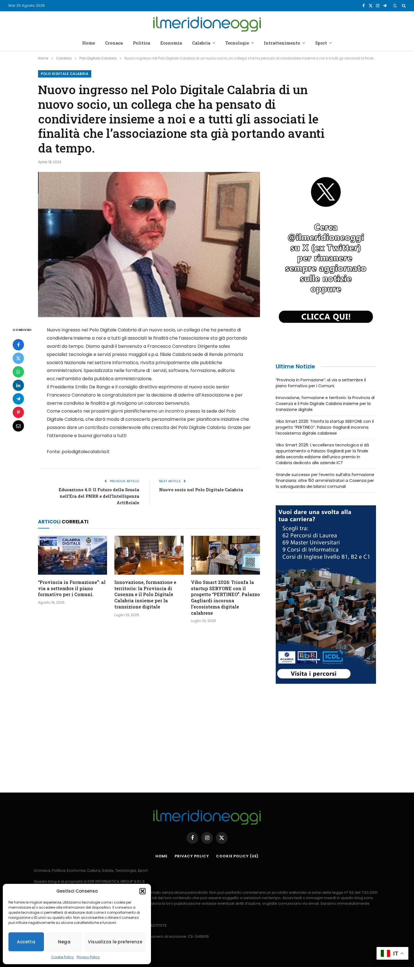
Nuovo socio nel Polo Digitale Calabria (201, 489)
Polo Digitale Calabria (64, 73)
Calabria (201, 43)
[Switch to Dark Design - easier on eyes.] (395, 6)
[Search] (403, 5)
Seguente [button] (369, 260)
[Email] (18, 426)
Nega (64, 942)
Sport (321, 43)
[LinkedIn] (18, 385)
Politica (141, 43)
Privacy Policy (88, 957)
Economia (171, 43)
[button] (142, 891)
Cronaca (114, 43)
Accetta (26, 942)
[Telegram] (18, 399)
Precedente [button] (283, 260)
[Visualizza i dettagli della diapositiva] (326, 261)
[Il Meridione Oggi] (207, 23)
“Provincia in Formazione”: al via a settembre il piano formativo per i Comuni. (72, 588)
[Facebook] (18, 345)
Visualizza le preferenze (115, 942)
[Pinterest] (18, 412)
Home (88, 43)
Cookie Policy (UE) (237, 856)
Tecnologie (237, 43)
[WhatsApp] (18, 372)
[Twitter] (18, 358)
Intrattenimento (282, 43)
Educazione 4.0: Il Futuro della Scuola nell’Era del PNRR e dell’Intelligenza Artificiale (99, 496)
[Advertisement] (326, 735)
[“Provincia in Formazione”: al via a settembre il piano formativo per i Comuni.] (72, 555)
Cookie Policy (62, 957)
